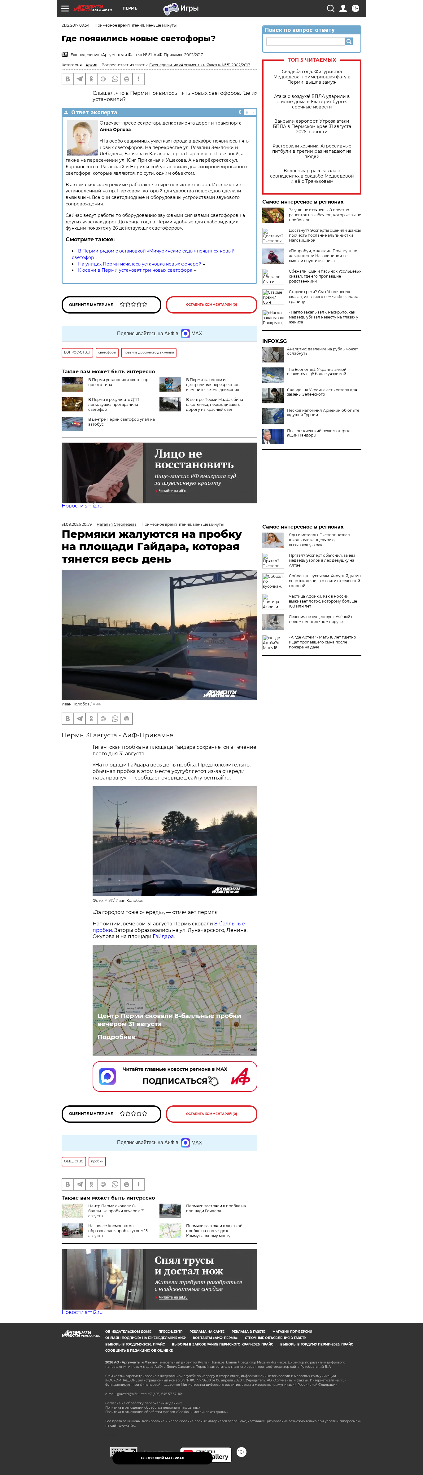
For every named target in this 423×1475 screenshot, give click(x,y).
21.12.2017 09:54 (75, 25)
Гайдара (163, 936)
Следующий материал (162, 1458)
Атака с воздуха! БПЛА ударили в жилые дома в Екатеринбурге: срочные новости (312, 102)
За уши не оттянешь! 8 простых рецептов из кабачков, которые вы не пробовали (325, 215)
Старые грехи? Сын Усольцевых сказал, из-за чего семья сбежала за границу (323, 296)
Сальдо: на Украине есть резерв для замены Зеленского (322, 392)
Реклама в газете (248, 1332)
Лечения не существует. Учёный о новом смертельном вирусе (321, 619)
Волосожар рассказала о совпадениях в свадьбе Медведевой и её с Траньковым (312, 176)
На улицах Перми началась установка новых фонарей (140, 264)
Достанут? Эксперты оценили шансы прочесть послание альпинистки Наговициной (325, 235)
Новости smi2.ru (82, 506)
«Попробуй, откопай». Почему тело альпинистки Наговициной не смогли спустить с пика (323, 255)
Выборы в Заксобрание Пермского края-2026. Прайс (222, 1344)
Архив (91, 65)
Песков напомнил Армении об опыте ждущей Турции (323, 412)
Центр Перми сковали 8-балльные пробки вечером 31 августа (169, 1020)
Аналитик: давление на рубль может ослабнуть (322, 351)
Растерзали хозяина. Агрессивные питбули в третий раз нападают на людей (311, 151)
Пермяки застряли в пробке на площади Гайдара (216, 1208)
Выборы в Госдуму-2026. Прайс (135, 1344)
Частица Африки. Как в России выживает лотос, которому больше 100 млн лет (323, 601)
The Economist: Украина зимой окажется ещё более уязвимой (317, 371)
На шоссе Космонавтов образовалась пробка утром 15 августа (118, 1230)
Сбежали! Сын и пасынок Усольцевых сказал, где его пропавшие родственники (325, 276)
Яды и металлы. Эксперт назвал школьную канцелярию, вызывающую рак (319, 540)
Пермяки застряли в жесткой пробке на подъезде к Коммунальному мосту (214, 1230)
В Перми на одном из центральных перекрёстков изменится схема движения (212, 384)
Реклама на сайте (207, 1332)
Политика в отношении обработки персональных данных (152, 1408)
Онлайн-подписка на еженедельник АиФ (145, 1338)
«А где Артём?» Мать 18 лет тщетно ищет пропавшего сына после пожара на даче (322, 642)
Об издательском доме (128, 1332)
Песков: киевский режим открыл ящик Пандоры (319, 433)
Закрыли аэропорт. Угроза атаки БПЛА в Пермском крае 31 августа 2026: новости (312, 126)
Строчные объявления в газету (275, 1338)
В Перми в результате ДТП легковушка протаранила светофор (113, 404)
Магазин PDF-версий (292, 1332)
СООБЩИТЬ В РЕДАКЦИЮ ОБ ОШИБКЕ (139, 1351)
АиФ (97, 704)
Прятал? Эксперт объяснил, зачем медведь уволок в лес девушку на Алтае (322, 560)
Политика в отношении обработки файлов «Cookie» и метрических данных (166, 1412)
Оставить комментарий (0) (211, 305)
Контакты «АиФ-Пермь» (215, 1338)
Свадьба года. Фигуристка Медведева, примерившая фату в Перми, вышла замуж (312, 77)
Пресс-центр (170, 1332)
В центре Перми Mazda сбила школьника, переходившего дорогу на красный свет (214, 404)
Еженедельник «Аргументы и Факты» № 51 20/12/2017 (199, 65)
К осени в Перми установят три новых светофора (135, 270)
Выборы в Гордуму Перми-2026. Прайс (316, 1344)
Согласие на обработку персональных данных (143, 1403)
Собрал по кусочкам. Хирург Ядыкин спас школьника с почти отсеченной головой (325, 580)
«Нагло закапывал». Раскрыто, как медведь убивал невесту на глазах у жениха (323, 317)
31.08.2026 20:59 (77, 524)
